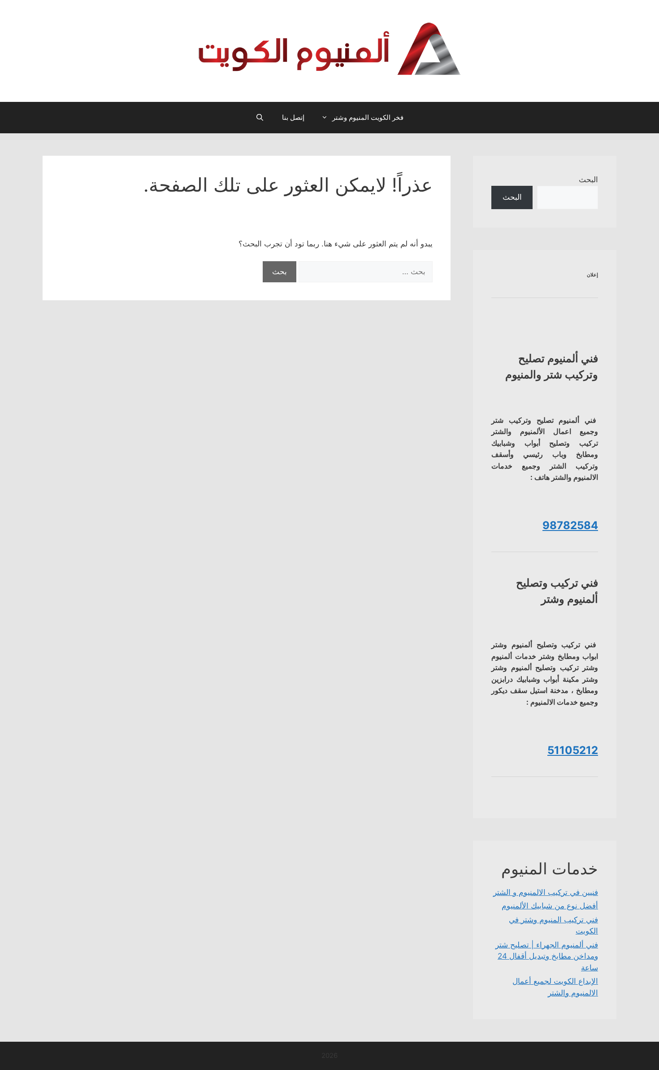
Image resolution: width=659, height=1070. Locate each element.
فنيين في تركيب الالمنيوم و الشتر (545, 892)
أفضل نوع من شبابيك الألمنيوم (550, 905)
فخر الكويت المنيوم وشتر (367, 117)
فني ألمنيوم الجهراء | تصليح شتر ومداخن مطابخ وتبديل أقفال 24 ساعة (546, 956)
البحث (588, 179)
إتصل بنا (293, 117)
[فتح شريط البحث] (260, 117)
